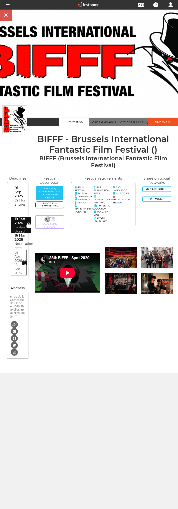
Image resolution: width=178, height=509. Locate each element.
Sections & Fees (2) (133, 122)
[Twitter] (14, 345)
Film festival (74, 122)
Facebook (158, 189)
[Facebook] (14, 338)
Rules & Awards (104, 122)
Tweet (158, 198)
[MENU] (7, 5)
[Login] (170, 4)
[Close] (6, 15)
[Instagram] (14, 352)
